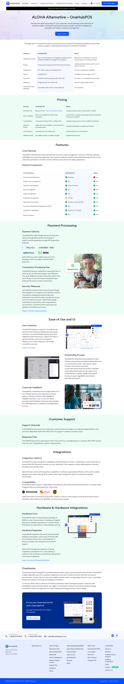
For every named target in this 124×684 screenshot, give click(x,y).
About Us (108, 649)
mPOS (51, 671)
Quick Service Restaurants (75, 649)
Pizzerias (69, 660)
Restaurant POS (54, 649)
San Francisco (92, 657)
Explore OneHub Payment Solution (34, 311)
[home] (13, 3)
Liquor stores (71, 654)
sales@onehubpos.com (57, 636)
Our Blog (108, 652)
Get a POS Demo (110, 3)
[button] (35, 3)
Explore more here (28, 348)
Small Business (71, 657)
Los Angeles (91, 652)
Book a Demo (62, 34)
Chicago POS (92, 660)
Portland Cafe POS (94, 649)
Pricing (77, 3)
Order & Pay (53, 665)
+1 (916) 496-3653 (35, 636)
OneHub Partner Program (64, 3)
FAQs (107, 664)
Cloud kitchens (71, 652)
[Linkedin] (112, 636)
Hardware (52, 668)
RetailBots (25, 3)
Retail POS (52, 654)
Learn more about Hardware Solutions (36, 560)
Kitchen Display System (54, 661)
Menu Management (55, 657)
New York (91, 654)
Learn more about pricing (54, 111)
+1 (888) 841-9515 (15, 636)
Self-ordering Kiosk (55, 652)
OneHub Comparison (109, 660)
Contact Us (109, 670)
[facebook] (117, 636)
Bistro (68, 663)
